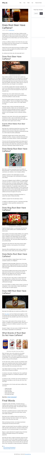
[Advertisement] (39, 28)
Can (32, 2)
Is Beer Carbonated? (12, 397)
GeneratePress (28, 454)
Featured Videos (38, 2)
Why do (4, 3)
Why (20, 2)
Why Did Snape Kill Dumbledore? (9, 447)
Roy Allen (7, 314)
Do (3, 446)
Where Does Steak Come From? (9, 448)
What (28, 2)
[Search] (41, 13)
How (24, 2)
